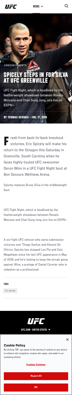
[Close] (67, 339)
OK (35, 387)
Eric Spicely (10, 291)
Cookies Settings (36, 365)
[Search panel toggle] (66, 6)
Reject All (36, 376)
